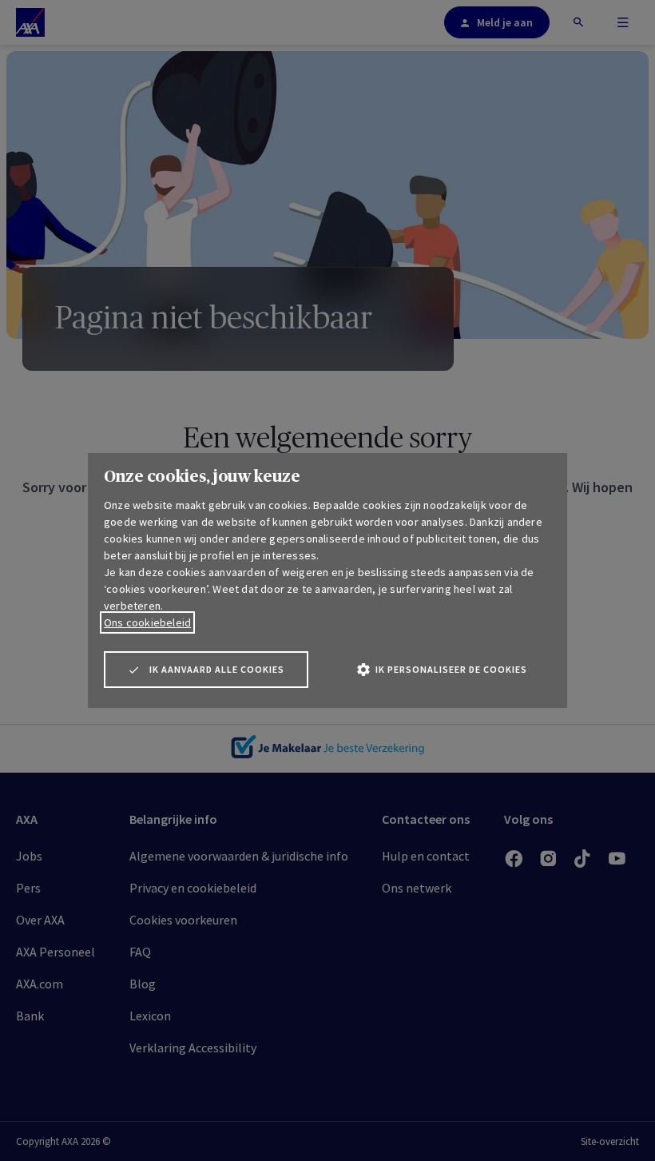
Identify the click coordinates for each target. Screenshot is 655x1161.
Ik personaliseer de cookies (451, 669)
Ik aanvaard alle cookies (216, 669)
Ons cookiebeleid (147, 622)
